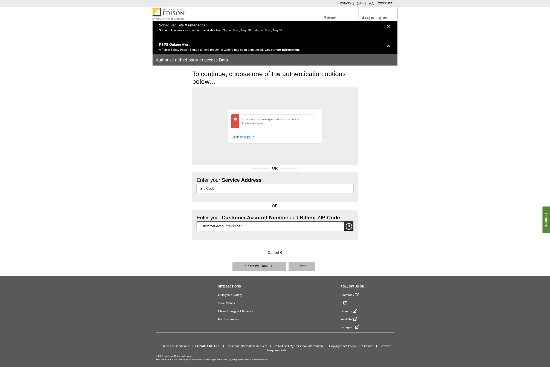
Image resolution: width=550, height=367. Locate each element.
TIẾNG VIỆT (385, 3)
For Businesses (228, 319)
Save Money (226, 303)
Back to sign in (243, 137)
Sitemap (367, 346)
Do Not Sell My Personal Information (298, 346)
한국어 (360, 3)
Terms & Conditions (176, 346)
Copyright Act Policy (342, 346)
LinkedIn (346, 311)
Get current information (282, 49)
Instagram (347, 327)
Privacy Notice (207, 346)
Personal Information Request (247, 346)
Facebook (347, 295)
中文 (371, 3)
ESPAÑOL (346, 3)
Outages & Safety (230, 295)
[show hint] (348, 226)
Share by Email (257, 266)
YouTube (347, 319)
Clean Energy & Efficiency (235, 311)
